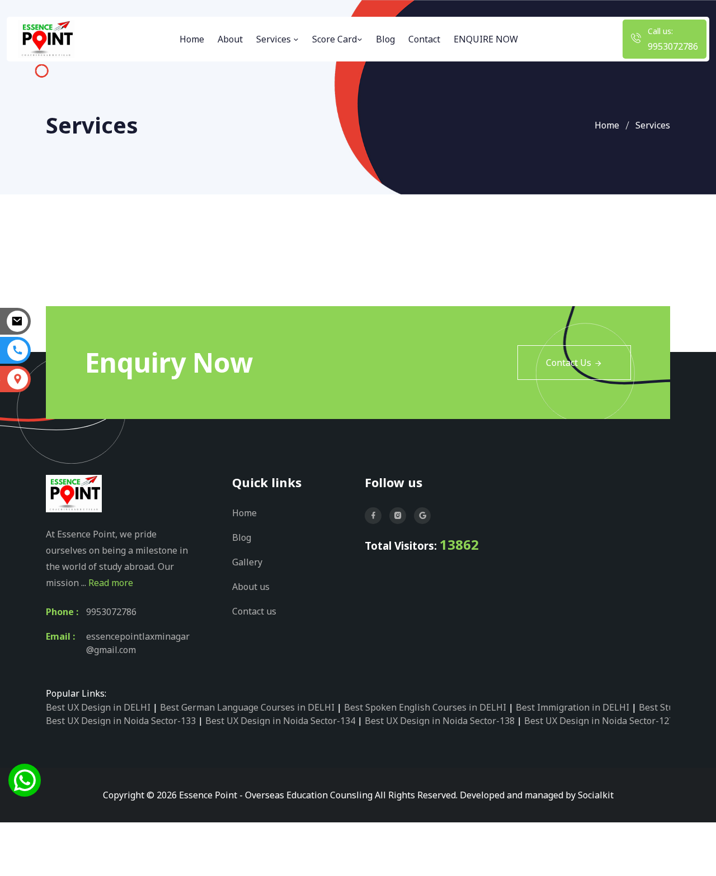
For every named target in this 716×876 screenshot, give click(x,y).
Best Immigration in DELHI (572, 707)
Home (192, 39)
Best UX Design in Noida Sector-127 (599, 721)
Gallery (247, 562)
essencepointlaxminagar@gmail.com (138, 643)
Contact (424, 39)
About (230, 39)
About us (251, 586)
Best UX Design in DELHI (98, 707)
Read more (110, 583)
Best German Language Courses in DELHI (247, 707)
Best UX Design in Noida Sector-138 (440, 721)
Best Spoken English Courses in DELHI (425, 707)
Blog (385, 39)
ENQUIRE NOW (486, 39)
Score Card (334, 39)
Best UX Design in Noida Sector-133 (121, 721)
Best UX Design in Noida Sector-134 (280, 721)
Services (274, 39)
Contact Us (568, 362)
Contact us (254, 611)
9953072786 (673, 46)
